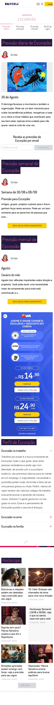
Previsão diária (6, 27)
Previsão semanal (20, 27)
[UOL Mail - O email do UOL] (38, 4)
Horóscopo (27, 15)
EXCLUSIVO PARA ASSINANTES (27, 226)
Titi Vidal (13, 55)
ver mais (25, 685)
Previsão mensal (34, 27)
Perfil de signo (48, 27)
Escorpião (27, 19)
